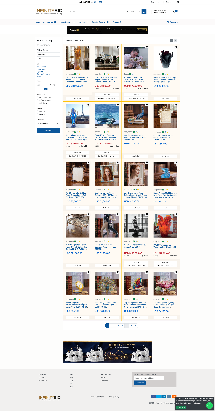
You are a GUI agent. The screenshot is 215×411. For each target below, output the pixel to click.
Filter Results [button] (44, 50)
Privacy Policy (114, 397)
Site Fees (104, 381)
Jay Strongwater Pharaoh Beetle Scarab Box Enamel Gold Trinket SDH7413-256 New (135, 305)
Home (37, 22)
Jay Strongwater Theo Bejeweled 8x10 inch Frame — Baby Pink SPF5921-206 (135, 195)
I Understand (181, 407)
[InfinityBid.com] (49, 12)
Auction (42, 111)
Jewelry (117, 22)
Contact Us (43, 381)
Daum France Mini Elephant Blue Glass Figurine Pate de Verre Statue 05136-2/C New (165, 196)
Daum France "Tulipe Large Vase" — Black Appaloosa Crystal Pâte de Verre (165, 79)
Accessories (49, 22)
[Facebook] (153, 396)
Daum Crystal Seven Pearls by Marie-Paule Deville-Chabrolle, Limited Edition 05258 (77, 80)
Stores (168, 2)
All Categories (172, 22)
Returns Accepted (45, 97)
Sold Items (43, 103)
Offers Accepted (45, 100)
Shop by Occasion (100, 22)
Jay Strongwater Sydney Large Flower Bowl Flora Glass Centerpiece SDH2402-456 (164, 306)
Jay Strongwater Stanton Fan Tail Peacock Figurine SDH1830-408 (106, 304)
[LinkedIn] (163, 396)
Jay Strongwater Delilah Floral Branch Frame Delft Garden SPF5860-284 (76, 195)
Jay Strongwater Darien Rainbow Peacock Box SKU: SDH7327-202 (136, 137)
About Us (42, 378)
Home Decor (67, 22)
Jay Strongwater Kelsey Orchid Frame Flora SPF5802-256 (164, 137)
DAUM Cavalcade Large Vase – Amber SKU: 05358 (165, 246)
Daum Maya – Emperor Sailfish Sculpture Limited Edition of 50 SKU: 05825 (105, 137)
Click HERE (98, 2)
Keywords (41, 55)
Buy (152, 2)
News (103, 378)
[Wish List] (178, 2)
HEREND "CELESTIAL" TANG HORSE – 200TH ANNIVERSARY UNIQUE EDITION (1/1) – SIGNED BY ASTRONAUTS (135, 81)
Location (40, 119)
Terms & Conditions (96, 397)
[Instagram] (169, 396)
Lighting (83, 22)
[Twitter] (158, 396)
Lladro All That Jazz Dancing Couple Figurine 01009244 (105, 247)
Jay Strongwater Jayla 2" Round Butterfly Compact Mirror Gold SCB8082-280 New (77, 305)
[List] (175, 40)
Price (39, 81)
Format (39, 108)
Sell (159, 2)
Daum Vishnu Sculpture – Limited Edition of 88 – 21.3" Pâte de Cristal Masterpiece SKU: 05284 (77, 138)
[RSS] (174, 396)
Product (42, 114)
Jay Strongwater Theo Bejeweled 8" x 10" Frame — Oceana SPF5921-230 (106, 195)
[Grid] (171, 40)
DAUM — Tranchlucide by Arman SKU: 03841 (135, 246)
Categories (41, 64)
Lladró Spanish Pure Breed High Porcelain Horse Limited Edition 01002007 (106, 79)
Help (71, 378)
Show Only (41, 94)
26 (131, 325)
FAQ (71, 381)
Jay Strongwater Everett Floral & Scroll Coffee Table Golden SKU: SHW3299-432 (77, 248)
